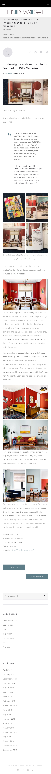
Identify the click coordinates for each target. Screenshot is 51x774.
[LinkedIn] (33, 770)
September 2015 (10, 750)
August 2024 (8, 687)
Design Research (10, 620)
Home (5, 34)
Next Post (36, 576)
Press (11, 34)
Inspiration (7, 633)
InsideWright (9, 73)
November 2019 (10, 705)
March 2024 (8, 692)
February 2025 (9, 674)
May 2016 (7, 736)
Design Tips (8, 625)
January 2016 (8, 741)
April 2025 (7, 670)
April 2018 (7, 723)
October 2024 (9, 683)
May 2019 (7, 714)
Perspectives (8, 638)
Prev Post (15, 567)
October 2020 (9, 701)
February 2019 (9, 719)
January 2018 (8, 728)
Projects (21, 73)
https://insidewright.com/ (22, 550)
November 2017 (10, 732)
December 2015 (10, 745)
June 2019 (7, 710)
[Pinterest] (28, 770)
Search (45, 596)
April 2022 (7, 696)
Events (6, 629)
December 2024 (10, 679)
